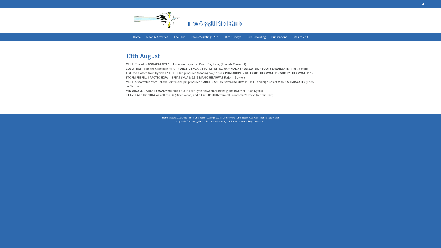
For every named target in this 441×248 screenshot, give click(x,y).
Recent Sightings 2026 (205, 37)
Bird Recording (256, 37)
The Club (179, 37)
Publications (279, 37)
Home (137, 37)
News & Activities (157, 37)
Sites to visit (300, 37)
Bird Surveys (233, 37)
